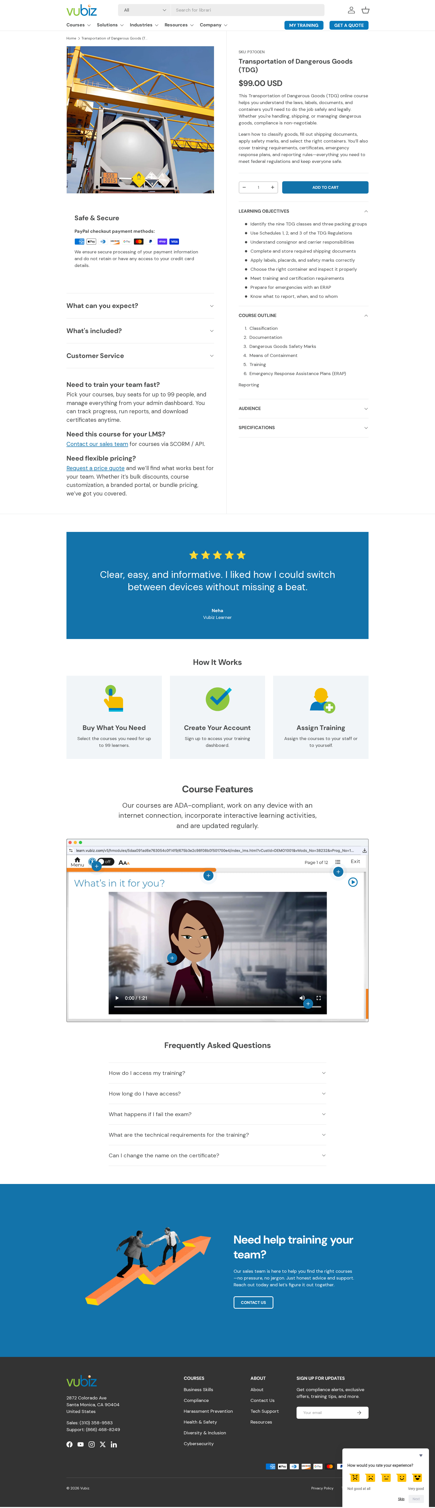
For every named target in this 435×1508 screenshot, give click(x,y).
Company (211, 25)
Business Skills (198, 1390)
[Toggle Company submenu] (226, 25)
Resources (176, 25)
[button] (365, 10)
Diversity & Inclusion (205, 1433)
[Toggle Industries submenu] (157, 25)
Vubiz (84, 1488)
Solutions (107, 25)
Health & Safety (200, 1422)
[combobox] (221, 10)
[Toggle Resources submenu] (192, 25)
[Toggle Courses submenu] (89, 25)
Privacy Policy (322, 1488)
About (257, 1390)
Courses (75, 25)
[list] (140, 119)
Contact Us (262, 1400)
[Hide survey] (421, 1455)
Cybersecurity (199, 1444)
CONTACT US (253, 1302)
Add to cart (325, 187)
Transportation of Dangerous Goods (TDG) (116, 38)
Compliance (196, 1400)
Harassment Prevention (208, 1411)
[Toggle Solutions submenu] (122, 25)
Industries (141, 25)
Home (71, 38)
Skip (401, 1499)
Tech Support (264, 1411)
